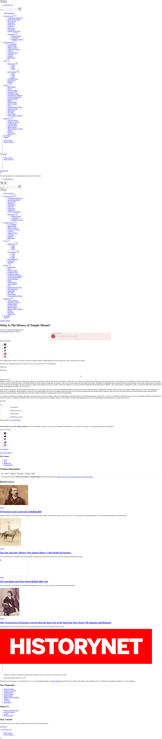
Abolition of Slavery (17, 39)
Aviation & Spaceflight (14, 97)
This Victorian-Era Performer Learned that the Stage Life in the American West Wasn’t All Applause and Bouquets (55, 622)
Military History (12, 102)
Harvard (12, 473)
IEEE (33, 473)
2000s (13, 65)
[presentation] (14, 15)
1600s (13, 75)
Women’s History (13, 90)
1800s (13, 69)
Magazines (7, 118)
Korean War (11, 28)
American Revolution (14, 19)
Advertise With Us (9, 712)
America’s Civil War (14, 122)
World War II (11, 24)
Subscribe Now (8, 5)
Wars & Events (8, 16)
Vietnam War (11, 30)
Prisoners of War (12, 92)
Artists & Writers (12, 53)
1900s (13, 67)
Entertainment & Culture (15, 107)
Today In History (9, 13)
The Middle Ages (13, 79)
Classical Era (11, 80)
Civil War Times (12, 125)
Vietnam (10, 130)
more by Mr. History (6, 453)
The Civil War (12, 21)
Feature (2, 548)
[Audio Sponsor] (95, 336)
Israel (5, 460)
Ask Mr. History (16, 420)
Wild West (11, 112)
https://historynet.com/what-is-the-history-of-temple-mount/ (75, 477)
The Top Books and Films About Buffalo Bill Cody (24, 581)
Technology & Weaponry (15, 95)
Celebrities (11, 54)
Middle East (7, 463)
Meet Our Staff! (8, 715)
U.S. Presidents (12, 44)
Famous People (8, 42)
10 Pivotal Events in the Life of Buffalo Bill (20, 511)
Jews (5, 461)
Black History (12, 87)
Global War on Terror (14, 31)
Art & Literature (12, 104)
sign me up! (3, 726)
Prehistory (11, 82)
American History (13, 120)
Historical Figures (13, 109)
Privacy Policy (8, 140)
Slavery (10, 88)
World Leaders (12, 46)
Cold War (10, 26)
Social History (12, 114)
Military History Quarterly (15, 129)
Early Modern (12, 72)
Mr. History (5, 331)
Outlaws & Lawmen (14, 49)
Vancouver (20, 473)
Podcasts (6, 137)
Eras (5, 60)
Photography (11, 110)
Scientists (10, 56)
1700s (13, 74)
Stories (2, 507)
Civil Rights (14, 38)
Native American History (15, 115)
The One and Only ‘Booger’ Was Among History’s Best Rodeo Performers (35, 552)
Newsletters (7, 135)
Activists (10, 51)
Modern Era (11, 64)
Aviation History (12, 124)
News (9, 105)
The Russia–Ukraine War (15, 18)
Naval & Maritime (13, 99)
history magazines (56, 681)
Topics (6, 85)
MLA (7, 473)
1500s (13, 77)
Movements (11, 34)
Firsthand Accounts (13, 94)
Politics (10, 100)
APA (2, 473)
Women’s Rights (16, 36)
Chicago (27, 473)
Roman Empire (8, 465)
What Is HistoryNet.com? (11, 710)
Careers (6, 714)
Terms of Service (9, 142)
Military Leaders (12, 47)
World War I (11, 23)
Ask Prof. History (5, 320)
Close (4, 1)
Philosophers (11, 58)
